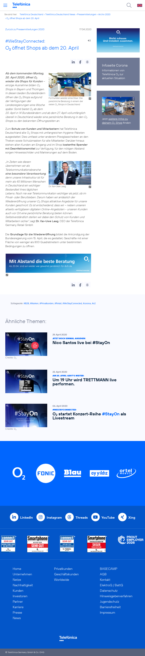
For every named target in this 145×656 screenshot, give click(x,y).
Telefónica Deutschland (31, 14)
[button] (73, 61)
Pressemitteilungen (86, 14)
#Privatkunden (47, 303)
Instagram (54, 517)
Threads (82, 517)
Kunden (18, 591)
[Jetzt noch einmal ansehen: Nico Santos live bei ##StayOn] (71, 345)
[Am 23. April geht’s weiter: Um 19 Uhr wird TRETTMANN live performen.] (71, 381)
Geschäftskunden (66, 574)
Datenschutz (109, 591)
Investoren (20, 596)
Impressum (107, 612)
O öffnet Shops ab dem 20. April (22, 18)
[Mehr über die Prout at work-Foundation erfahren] (131, 544)
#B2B (26, 303)
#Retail (58, 303)
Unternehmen (22, 574)
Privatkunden (63, 569)
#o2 (94, 303)
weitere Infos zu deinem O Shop (115, 120)
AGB (103, 574)
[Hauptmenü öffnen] (5, 5)
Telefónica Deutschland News (60, 14)
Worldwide (61, 580)
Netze (17, 580)
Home (17, 569)
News (17, 618)
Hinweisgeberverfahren (116, 596)
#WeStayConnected (24, 41)
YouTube (108, 517)
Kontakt (105, 580)
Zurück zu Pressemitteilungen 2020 (24, 29)
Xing (131, 517)
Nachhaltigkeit (23, 585)
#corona (87, 303)
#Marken (34, 303)
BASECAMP (108, 569)
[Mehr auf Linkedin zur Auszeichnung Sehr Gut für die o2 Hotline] (67, 544)
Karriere (18, 607)
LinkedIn (26, 517)
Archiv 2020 (104, 14)
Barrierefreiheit (110, 607)
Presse (17, 612)
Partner (18, 602)
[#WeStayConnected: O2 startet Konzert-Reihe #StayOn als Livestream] (71, 417)
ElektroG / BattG (111, 585)
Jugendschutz (109, 602)
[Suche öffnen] (129, 5)
